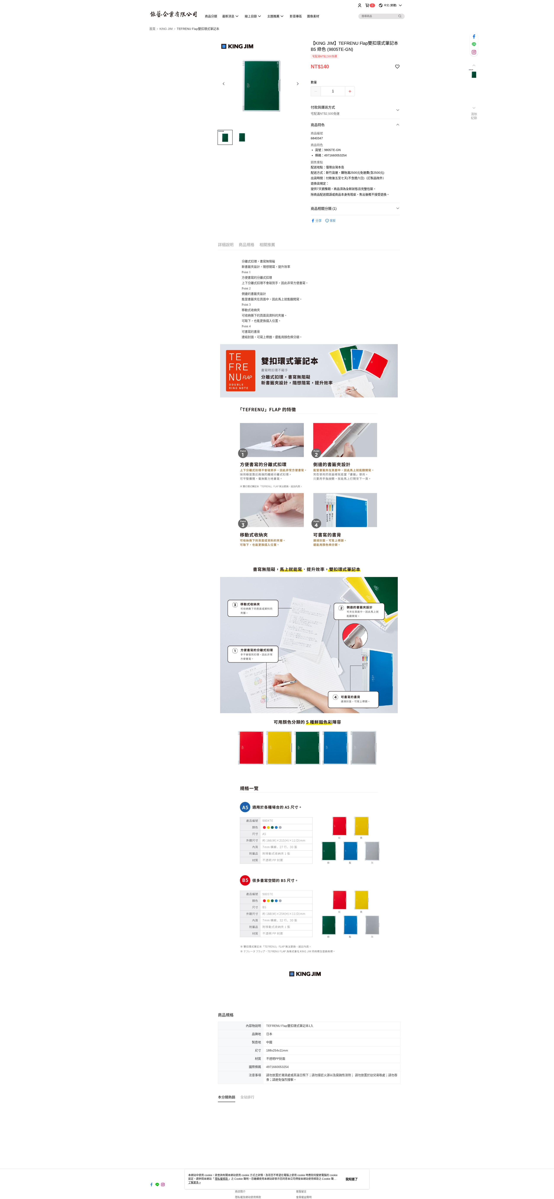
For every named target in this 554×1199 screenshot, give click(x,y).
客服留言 (301, 1191)
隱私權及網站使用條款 (248, 1197)
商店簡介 (240, 1191)
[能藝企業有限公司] (173, 11)
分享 (319, 220)
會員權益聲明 (304, 1197)
